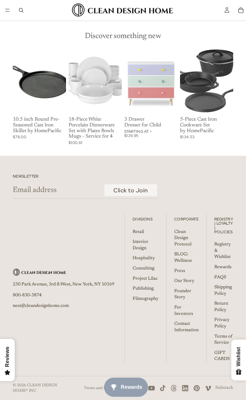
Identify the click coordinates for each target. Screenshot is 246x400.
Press (179, 271)
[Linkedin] (185, 388)
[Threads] (174, 388)
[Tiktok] (163, 388)
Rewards (223, 267)
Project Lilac (145, 278)
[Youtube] (151, 388)
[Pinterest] (197, 388)
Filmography (146, 299)
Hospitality (144, 258)
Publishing (143, 289)
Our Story (184, 281)
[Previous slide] (76, 81)
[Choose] (167, 104)
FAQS (220, 277)
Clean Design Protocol (183, 238)
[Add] (56, 104)
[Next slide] (115, 81)
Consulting (143, 268)
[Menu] (7, 10)
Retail (138, 232)
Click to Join (130, 190)
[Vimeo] (208, 388)
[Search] (21, 10)
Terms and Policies (101, 388)
